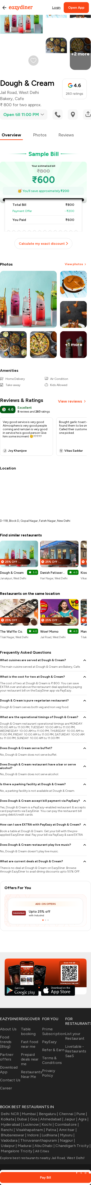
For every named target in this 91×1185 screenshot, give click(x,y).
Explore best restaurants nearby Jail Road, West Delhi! (42, 1158)
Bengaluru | (48, 1113)
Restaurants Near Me (31, 1074)
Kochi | (48, 1124)
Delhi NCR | (11, 1113)
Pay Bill (45, 1177)
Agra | (83, 1119)
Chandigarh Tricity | (73, 1145)
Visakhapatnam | (30, 1129)
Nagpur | (67, 1140)
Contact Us (10, 1080)
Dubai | (23, 1119)
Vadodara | (10, 1140)
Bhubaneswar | (13, 1135)
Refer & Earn (53, 1050)
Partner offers (7, 1057)
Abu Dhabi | (44, 1145)
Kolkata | (8, 1119)
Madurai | (26, 1145)
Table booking (28, 1031)
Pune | (81, 1113)
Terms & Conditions (52, 1060)
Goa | (34, 1119)
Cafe (19, 98)
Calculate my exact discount (42, 244)
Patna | (52, 1129)
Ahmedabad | (51, 1119)
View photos (74, 264)
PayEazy (49, 1041)
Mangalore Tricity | (17, 1151)
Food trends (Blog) (6, 1042)
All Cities (41, 1151)
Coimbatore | (67, 1124)
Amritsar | (68, 1129)
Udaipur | (9, 1145)
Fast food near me (29, 1044)
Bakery (6, 98)
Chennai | (67, 1113)
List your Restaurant (75, 1036)
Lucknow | (32, 1124)
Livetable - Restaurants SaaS (75, 1051)
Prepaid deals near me (30, 1059)
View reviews (70, 401)
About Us (8, 1029)
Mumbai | (30, 1113)
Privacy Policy (48, 1073)
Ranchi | (8, 1129)
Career (6, 1088)
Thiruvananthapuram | (39, 1140)
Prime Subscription (53, 1031)
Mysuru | (67, 1135)
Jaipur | (70, 1119)
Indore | (34, 1135)
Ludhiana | (50, 1135)
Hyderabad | (11, 1124)
